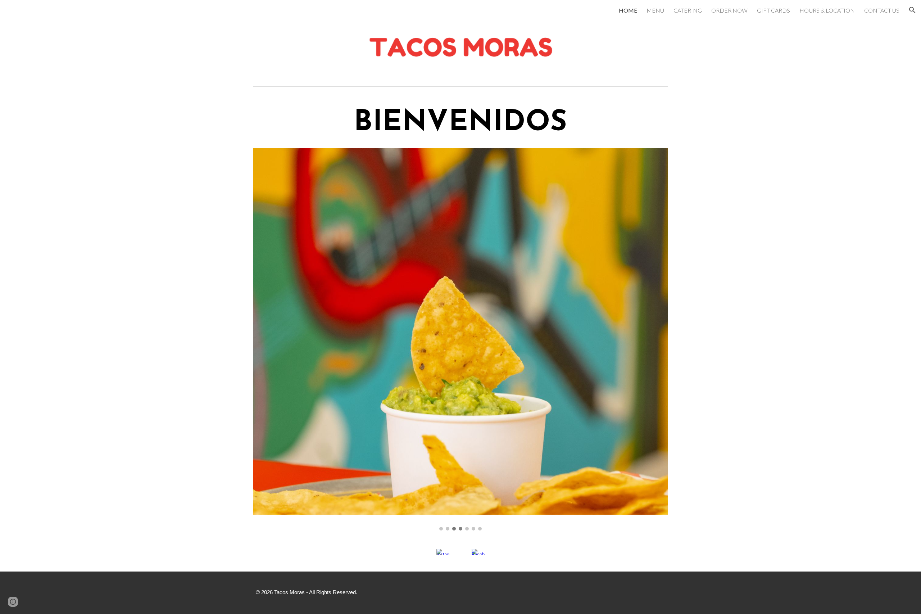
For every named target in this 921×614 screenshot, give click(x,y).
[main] (460, 123)
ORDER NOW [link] (729, 10)
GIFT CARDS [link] (773, 10)
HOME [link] (628, 10)
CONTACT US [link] (881, 10)
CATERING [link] (687, 10)
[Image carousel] (460, 339)
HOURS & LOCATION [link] (827, 10)
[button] (912, 10)
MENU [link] (655, 10)
